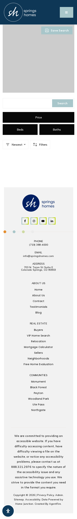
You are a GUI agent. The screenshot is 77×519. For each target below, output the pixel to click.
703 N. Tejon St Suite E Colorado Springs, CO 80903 (38, 268)
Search (62, 103)
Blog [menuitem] (38, 312)
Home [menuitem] (39, 289)
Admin (59, 494)
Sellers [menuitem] (38, 353)
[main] (38, 100)
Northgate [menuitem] (38, 410)
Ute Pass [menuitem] (38, 404)
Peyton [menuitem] (38, 393)
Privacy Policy (45, 494)
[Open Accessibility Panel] (8, 511)
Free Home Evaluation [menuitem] (38, 364)
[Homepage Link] (20, 12)
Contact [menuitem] (38, 301)
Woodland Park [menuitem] (38, 399)
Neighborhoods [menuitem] (38, 358)
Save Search (60, 30)
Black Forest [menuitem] (38, 387)
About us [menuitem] (38, 295)
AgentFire (55, 503)
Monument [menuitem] (38, 381)
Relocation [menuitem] (38, 341)
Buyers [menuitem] (38, 330)
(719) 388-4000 (38, 244)
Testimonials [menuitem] (38, 307)
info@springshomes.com (38, 256)
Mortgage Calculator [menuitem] (38, 347)
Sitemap (19, 499)
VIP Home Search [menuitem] (38, 335)
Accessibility (32, 499)
